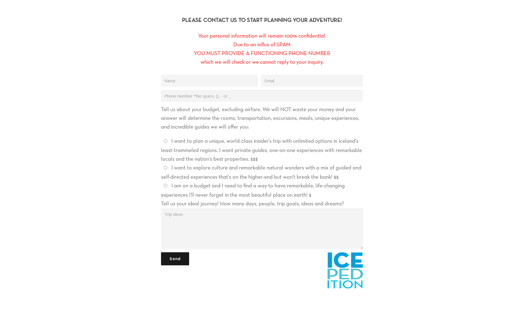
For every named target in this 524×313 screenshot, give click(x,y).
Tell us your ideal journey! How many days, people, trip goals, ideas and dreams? (252, 203)
